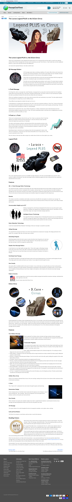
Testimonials (6, 472)
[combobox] (37, 8)
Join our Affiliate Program (21, 478)
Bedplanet (16, 0)
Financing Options (23, 2)
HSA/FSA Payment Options (64, 12)
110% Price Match (30, 2)
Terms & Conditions (7, 471)
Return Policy (6, 467)
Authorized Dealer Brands (21, 481)
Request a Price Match (8, 462)
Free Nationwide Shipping (14, 2)
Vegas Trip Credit (38, 2)
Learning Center (16, 12)
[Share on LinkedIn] (6, 18)
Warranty (18, 480)
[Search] (49, 8)
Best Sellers (29, 12)
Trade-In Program (19, 469)
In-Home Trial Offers (20, 467)
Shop (5, 12)
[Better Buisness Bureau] (60, 461)
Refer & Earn (18, 471)
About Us (5, 461)
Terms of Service (7, 474)
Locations (5, 3)
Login (66, 7)
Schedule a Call (6, 464)
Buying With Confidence (49, 2)
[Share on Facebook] (2, 18)
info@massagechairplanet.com (53, 439)
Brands (9, 12)
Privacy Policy (6, 469)
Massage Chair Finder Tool (21, 461)
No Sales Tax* (6, 2)
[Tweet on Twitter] (4, 18)
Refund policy (6, 475)
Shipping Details (7, 466)
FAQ (43, 2)
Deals (23, 12)
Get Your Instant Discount (53, 12)
